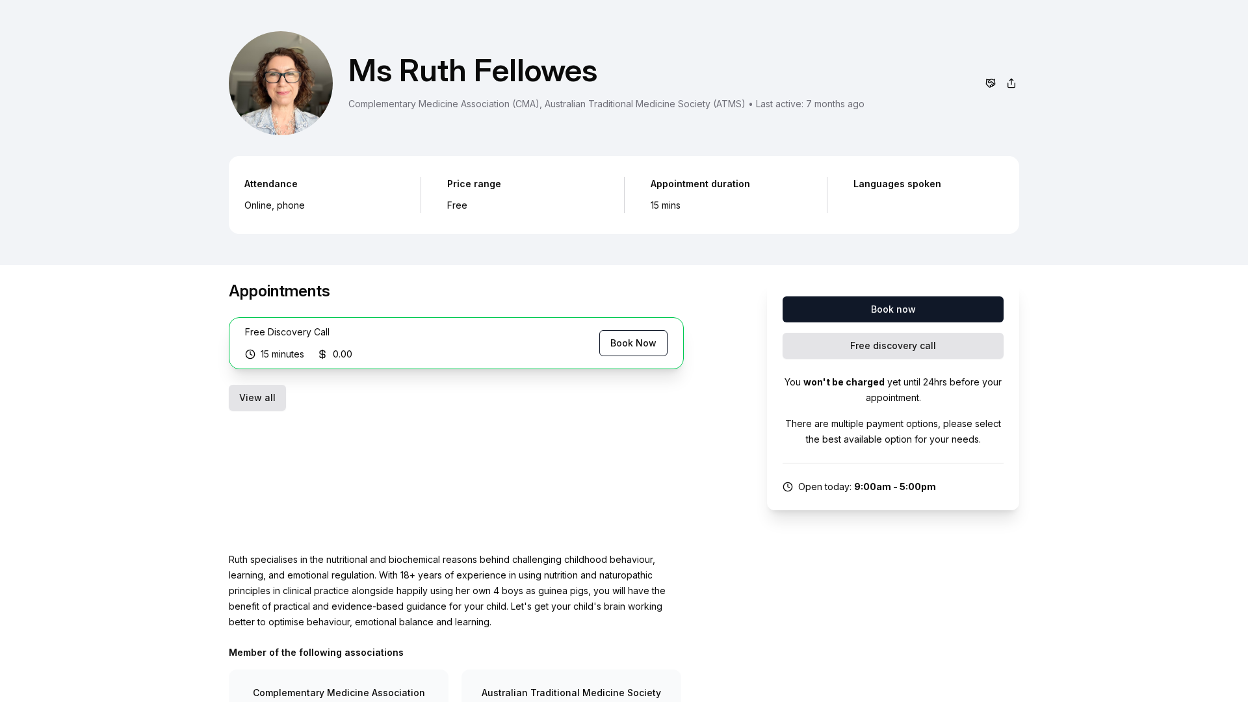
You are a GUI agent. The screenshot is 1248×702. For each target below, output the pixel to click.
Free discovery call (893, 345)
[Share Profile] (1011, 83)
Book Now (633, 342)
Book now (893, 309)
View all (257, 397)
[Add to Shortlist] (990, 83)
